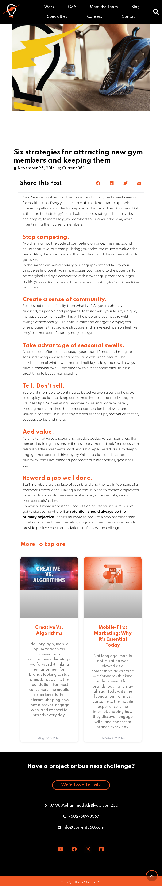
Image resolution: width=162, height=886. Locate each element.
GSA (72, 7)
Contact (129, 17)
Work (49, 7)
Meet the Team (104, 7)
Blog (136, 7)
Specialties (57, 17)
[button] (156, 12)
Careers (94, 17)
